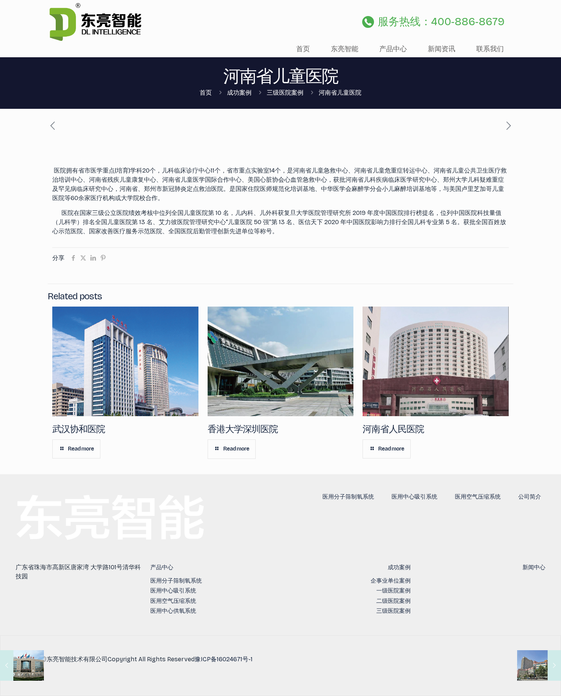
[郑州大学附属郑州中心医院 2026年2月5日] (539, 665)
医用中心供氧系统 (173, 610)
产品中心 (161, 567)
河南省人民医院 (393, 429)
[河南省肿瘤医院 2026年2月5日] (22, 665)
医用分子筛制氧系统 (348, 496)
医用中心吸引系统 (414, 496)
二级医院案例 (393, 600)
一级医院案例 (393, 590)
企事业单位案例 (391, 580)
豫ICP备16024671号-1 (224, 659)
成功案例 (239, 92)
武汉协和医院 (78, 429)
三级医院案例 (285, 92)
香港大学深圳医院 (243, 429)
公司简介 (529, 496)
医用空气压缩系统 (478, 496)
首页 (206, 92)
